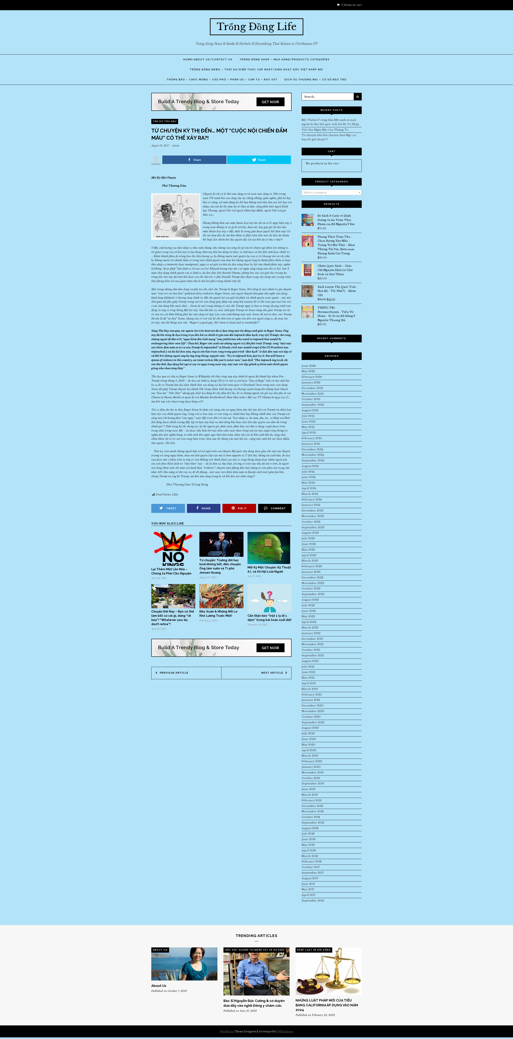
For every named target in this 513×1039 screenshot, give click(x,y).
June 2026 (309, 366)
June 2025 (309, 421)
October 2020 (311, 717)
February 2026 (312, 377)
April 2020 (309, 750)
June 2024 (309, 477)
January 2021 (311, 700)
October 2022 (311, 588)
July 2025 (308, 416)
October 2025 (311, 399)
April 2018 (309, 850)
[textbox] (332, 192)
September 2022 (313, 594)
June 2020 (309, 739)
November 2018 (313, 811)
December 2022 (312, 577)
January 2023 (311, 572)
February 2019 (312, 800)
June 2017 (308, 884)
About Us (160, 950)
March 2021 (310, 689)
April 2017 (309, 895)
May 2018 (308, 845)
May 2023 (308, 549)
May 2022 (308, 616)
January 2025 (311, 444)
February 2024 (312, 499)
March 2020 (310, 755)
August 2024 (310, 466)
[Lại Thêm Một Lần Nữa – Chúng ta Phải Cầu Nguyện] (173, 565)
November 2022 (313, 583)
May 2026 (308, 371)
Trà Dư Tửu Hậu (165, 121)
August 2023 (310, 533)
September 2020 (313, 722)
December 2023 (312, 510)
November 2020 (313, 711)
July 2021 (308, 666)
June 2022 (309, 611)
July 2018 (308, 833)
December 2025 (312, 388)
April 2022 (309, 622)
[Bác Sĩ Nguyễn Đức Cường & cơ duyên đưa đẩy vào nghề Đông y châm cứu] (256, 971)
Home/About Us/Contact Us (207, 59)
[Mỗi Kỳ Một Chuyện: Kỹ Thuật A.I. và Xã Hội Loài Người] (268, 563)
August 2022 (310, 599)
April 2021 (309, 683)
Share (206, 508)
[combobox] (332, 192)
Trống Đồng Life (257, 27)
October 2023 (311, 522)
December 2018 (312, 806)
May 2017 (308, 889)
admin (175, 145)
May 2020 (308, 744)
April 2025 (309, 432)
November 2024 (313, 455)
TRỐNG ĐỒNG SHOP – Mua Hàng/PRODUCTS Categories (284, 59)
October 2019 (311, 778)
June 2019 (308, 789)
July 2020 (308, 733)
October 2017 (311, 867)
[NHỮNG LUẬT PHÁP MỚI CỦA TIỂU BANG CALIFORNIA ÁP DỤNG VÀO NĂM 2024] (329, 971)
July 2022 (308, 605)
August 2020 (310, 728)
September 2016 (313, 900)
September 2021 (313, 655)
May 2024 (308, 482)
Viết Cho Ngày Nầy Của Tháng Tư (325, 129)
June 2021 (308, 672)
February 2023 (312, 566)
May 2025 (308, 427)
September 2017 (313, 872)
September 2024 (313, 460)
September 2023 (313, 527)
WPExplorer (285, 1031)
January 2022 (311, 633)
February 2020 (312, 761)
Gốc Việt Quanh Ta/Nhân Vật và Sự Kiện (254, 950)
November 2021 (313, 644)
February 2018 (312, 861)
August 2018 (310, 828)
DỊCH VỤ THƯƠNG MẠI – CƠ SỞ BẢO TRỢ (315, 79)
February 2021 (312, 694)
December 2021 (312, 639)
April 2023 (309, 555)
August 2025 (310, 410)
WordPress (227, 1031)
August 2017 (310, 878)
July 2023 (308, 538)
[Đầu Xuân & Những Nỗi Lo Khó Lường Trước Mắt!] (221, 607)
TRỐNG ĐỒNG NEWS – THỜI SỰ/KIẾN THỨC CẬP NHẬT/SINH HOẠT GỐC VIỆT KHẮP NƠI (256, 69)
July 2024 (308, 471)
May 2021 (308, 677)
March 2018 (310, 856)
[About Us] (184, 963)
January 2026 (311, 382)
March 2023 (310, 560)
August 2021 (310, 661)
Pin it (242, 508)
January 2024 (311, 505)
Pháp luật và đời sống (314, 950)
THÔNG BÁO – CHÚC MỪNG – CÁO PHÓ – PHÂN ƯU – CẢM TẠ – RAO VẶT (222, 79)
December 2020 (313, 705)
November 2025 (313, 393)
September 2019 (313, 783)
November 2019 (313, 772)
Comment (278, 508)
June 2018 (308, 839)
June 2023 (309, 544)
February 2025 (312, 438)
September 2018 (313, 822)
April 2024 (309, 488)
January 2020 (311, 767)
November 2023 (313, 516)
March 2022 (310, 627)
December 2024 (312, 449)
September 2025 (313, 404)
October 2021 (311, 650)
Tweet (171, 508)
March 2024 (310, 494)
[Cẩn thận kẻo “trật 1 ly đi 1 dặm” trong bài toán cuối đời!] (269, 611)
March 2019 (310, 794)
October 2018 (311, 817)
